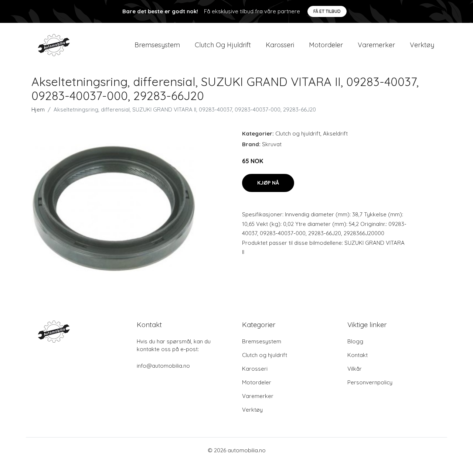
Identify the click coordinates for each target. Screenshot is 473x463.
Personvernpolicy (369, 382)
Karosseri (280, 45)
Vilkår (354, 368)
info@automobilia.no (163, 365)
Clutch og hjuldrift (223, 45)
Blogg (355, 341)
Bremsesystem (157, 45)
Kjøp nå (268, 182)
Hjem (38, 109)
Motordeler (326, 45)
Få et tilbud (327, 11)
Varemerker (376, 45)
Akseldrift (335, 133)
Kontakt (357, 355)
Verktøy (422, 45)
